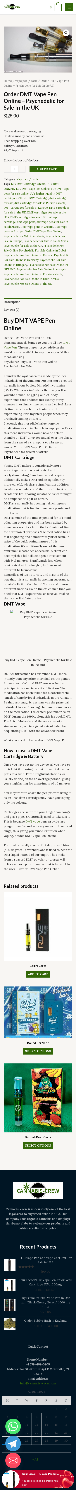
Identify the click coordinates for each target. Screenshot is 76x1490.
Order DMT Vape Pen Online (43, 231)
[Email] (13, 1460)
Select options (38, 1051)
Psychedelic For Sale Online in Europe (28, 255)
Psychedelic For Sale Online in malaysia (41, 269)
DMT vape (32, 821)
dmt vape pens (26, 222)
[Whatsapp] (13, 1426)
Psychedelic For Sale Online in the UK (28, 283)
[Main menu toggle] (69, 7)
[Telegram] (13, 1443)
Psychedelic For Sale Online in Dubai (42, 250)
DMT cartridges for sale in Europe (26, 207)
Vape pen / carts (26, 81)
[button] (66, 32)
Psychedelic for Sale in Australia (24, 236)
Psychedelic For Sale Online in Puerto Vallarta (33, 274)
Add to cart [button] (38, 974)
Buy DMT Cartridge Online (28, 184)
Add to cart (47, 169)
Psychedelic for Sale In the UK (23, 245)
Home (8, 81)
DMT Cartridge (38, 198)
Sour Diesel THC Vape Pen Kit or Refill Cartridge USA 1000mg (41, 1474)
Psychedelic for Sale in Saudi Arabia (46, 241)
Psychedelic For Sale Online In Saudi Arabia (31, 279)
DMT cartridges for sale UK (28, 217)
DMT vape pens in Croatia (36, 226)
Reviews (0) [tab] (11, 309)
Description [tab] (12, 302)
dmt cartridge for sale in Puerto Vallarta (39, 203)
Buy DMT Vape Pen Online (33, 188)
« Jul (35, 1459)
